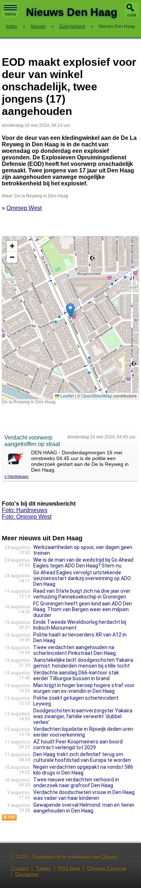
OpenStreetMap (96, 395)
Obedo (109, 857)
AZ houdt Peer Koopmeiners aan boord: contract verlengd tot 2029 (78, 744)
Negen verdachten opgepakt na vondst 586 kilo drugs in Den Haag (83, 770)
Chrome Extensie (107, 868)
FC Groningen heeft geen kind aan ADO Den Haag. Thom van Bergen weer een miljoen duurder (82, 609)
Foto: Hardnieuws (24, 510)
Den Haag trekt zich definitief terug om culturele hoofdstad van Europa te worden (82, 757)
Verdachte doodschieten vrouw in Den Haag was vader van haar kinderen (83, 795)
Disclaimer (27, 874)
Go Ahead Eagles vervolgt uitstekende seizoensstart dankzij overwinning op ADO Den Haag (82, 578)
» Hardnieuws (16, 476)
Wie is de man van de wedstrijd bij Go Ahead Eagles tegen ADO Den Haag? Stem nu (83, 563)
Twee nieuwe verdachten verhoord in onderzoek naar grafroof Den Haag (76, 782)
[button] (70, 310)
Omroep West (24, 208)
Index (11, 26)
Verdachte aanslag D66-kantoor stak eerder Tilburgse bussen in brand (76, 675)
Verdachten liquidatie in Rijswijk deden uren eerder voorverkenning (83, 732)
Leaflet (66, 395)
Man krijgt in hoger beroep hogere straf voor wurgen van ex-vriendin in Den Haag (83, 688)
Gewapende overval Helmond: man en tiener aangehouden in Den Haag (83, 808)
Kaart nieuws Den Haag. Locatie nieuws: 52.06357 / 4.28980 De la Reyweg (69, 317)
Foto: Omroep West (26, 517)
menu (10, 14)
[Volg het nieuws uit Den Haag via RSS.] (9, 818)
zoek (131, 15)
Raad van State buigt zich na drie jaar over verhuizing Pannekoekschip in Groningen (82, 594)
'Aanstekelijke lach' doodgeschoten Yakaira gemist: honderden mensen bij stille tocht (83, 663)
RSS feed (69, 868)
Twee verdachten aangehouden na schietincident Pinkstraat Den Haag (74, 650)
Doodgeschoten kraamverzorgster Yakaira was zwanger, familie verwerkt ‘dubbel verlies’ (82, 716)
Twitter (43, 868)
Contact (20, 868)
